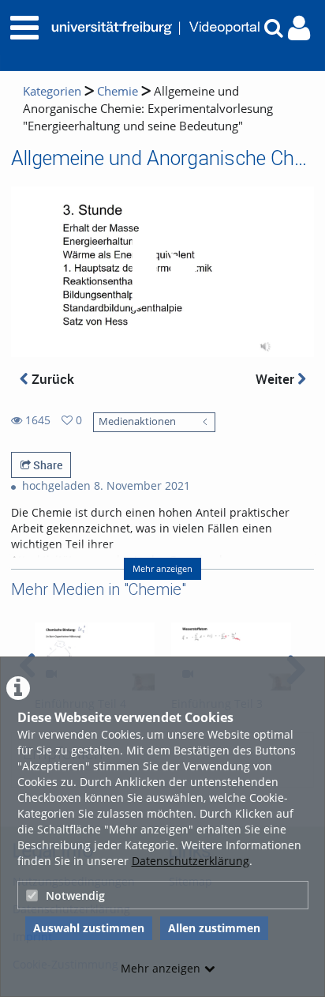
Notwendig (75, 895)
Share (46, 464)
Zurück (51, 379)
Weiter (276, 379)
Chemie (117, 91)
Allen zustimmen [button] (214, 927)
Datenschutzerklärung (190, 860)
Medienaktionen (137, 421)
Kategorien (52, 91)
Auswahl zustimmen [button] (88, 927)
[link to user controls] (299, 28)
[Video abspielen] (162, 271)
